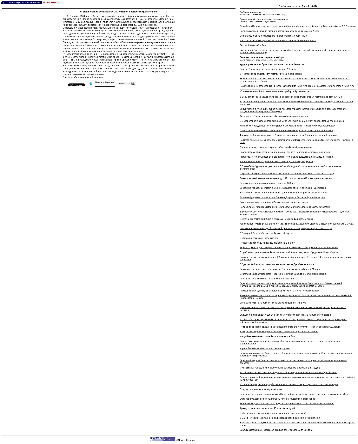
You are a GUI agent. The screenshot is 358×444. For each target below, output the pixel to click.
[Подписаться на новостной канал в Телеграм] (105, 85)
